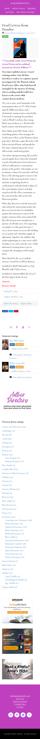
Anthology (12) (8, 430)
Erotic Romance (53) (14, 523)
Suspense (28, 377)
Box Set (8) (7, 434)
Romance (21, 33)
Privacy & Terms (20, 701)
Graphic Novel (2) (10, 469)
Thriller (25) (7, 573)
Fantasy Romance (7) (14, 461)
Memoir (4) (7, 493)
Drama (14, 377)
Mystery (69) (7, 497)
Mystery (14, 33)
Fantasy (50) (7, 454)
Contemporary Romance (21, 355)
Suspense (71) (7, 569)
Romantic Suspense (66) (15, 547)
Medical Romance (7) (14, 533)
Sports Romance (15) (14, 550)
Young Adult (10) (9, 587)
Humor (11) (7, 485)
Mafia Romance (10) (14, 530)
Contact (20, 707)
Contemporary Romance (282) (18, 520)
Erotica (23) (7, 450)
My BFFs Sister (17, 340)
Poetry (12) (6, 513)
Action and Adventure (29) (14, 427)
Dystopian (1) (8, 446)
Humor (7, 33)
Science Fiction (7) (10, 561)
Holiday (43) (7, 477)
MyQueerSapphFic (20, 3)
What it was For (17, 363)
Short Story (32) (9, 565)
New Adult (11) (8, 501)
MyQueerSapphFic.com (20, 696)
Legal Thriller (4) (12, 576)
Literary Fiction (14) (10, 489)
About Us (20, 699)
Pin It (16, 311)
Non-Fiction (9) (9, 505)
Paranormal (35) (9, 509)
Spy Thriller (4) (11, 583)
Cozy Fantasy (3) (12, 458)
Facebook (5, 311)
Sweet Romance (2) (13, 553)
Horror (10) (7, 481)
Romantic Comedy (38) (15, 543)
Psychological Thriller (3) (16, 579)
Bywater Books (9, 285)
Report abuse (26, 303)
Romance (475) (8, 517)
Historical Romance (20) (16, 527)
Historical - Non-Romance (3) (15, 473)
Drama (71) (7, 442)
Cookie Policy (20, 704)
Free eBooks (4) (8, 465)
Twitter (11, 311)
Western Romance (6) (14, 557)
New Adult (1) (11, 537)
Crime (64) (7, 438)
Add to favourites (11, 303)
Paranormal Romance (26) (17, 540)
